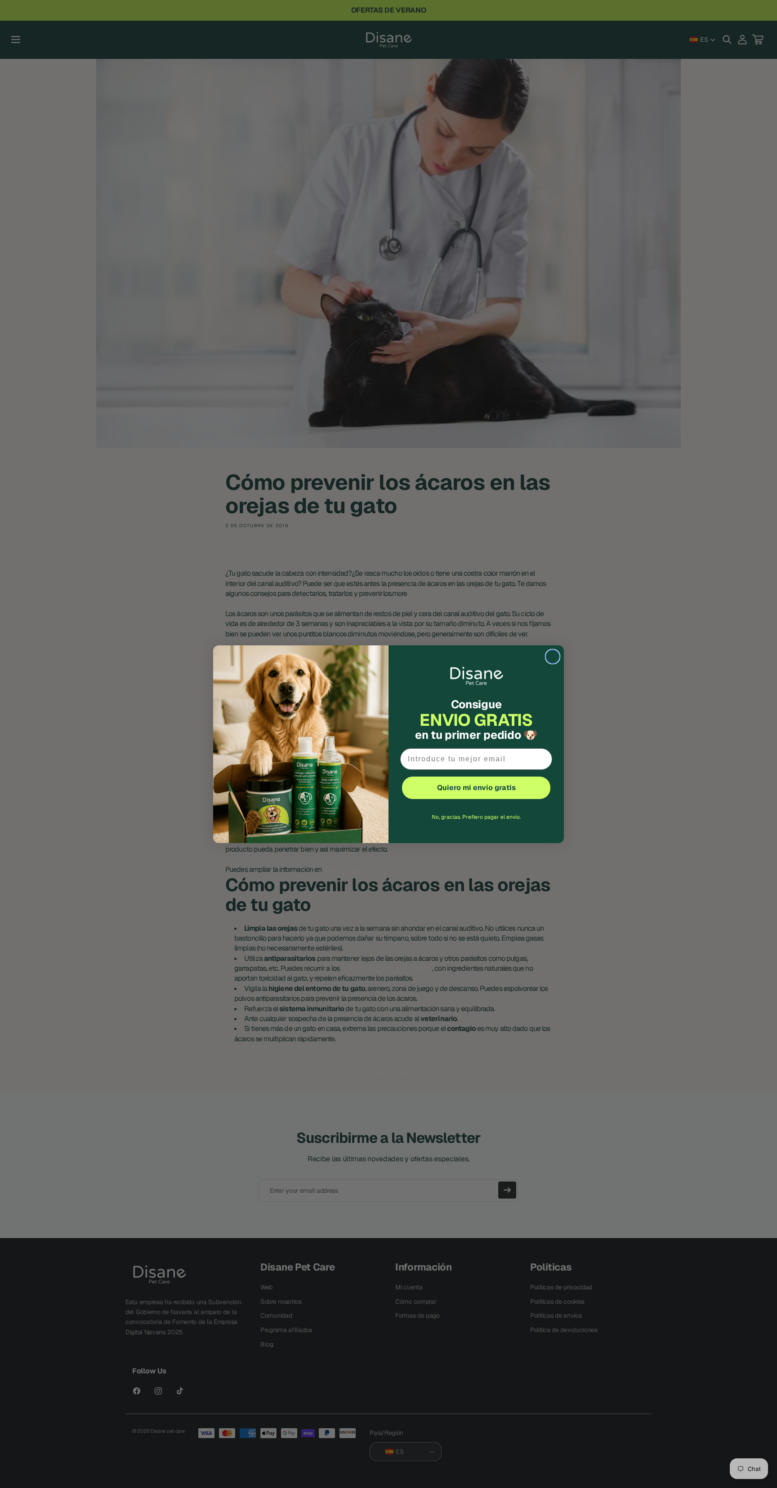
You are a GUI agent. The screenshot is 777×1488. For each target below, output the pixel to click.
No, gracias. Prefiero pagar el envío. (476, 817)
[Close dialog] (552, 656)
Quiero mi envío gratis (476, 787)
